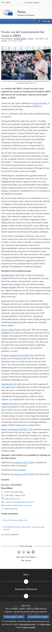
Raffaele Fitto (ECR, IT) (12, 404)
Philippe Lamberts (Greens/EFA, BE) (18, 355)
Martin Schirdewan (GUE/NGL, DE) (17, 429)
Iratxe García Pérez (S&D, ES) (15, 301)
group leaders (20, 470)
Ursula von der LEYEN (24, 462)
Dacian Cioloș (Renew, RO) (14, 330)
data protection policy (28, 624)
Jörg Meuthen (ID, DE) (11, 384)
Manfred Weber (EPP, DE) (13, 275)
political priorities (39, 103)
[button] (46, 21)
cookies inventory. (29, 627)
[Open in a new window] (26, 63)
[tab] (26, 574)
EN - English (5, 2)
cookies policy (45, 624)
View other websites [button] (32, 3)
